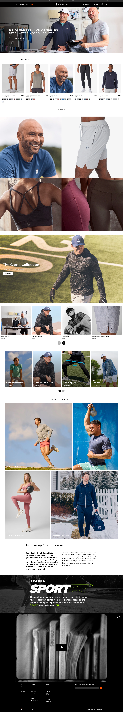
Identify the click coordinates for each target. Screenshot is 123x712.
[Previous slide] (2, 369)
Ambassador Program (35, 703)
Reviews (32, 698)
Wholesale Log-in (34, 700)
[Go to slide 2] (63, 391)
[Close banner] (107, 0)
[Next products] (63, 343)
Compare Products (35, 686)
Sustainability (34, 691)
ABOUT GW (33, 684)
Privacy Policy (49, 696)
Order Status (49, 689)
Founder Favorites (35, 693)
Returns (47, 686)
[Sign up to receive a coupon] (101, 688)
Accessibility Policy (50, 703)
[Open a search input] (107, 4)
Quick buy (13, 91)
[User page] (104, 4)
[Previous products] (59, 343)
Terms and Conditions (48, 694)
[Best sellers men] (61, 29)
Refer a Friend (34, 696)
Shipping (48, 691)
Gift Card (23, 691)
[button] (98, 59)
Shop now (8, 273)
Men (22, 686)
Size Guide (48, 699)
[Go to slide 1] (59, 391)
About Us (33, 689)
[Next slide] (121, 369)
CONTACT (48, 684)
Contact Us (48, 701)
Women (22, 689)
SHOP (61, 109)
